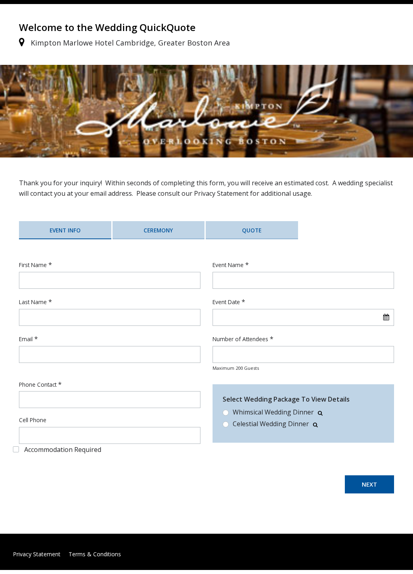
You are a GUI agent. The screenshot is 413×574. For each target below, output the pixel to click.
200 (239, 368)
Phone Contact (37, 384)
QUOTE (251, 230)
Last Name (33, 302)
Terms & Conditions (95, 554)
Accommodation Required (62, 449)
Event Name (228, 265)
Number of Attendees (240, 339)
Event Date (226, 302)
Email (26, 339)
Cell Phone (32, 420)
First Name (33, 265)
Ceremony (158, 230)
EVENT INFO (65, 230)
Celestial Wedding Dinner (271, 424)
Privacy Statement (36, 554)
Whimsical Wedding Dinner (273, 412)
